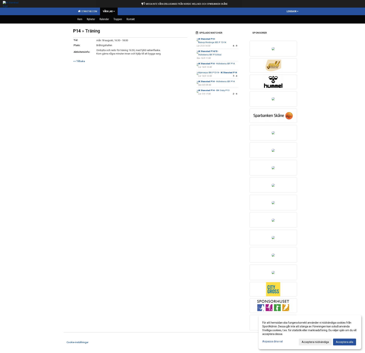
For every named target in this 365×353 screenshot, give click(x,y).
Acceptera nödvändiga (315, 342)
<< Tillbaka (79, 61)
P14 (77, 31)
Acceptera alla (344, 342)
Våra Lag (108, 11)
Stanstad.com (88, 11)
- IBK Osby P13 (213, 90)
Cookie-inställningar (77, 342)
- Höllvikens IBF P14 (216, 63)
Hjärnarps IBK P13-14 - (217, 72)
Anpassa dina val (272, 341)
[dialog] (310, 332)
